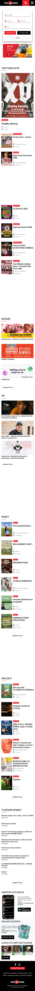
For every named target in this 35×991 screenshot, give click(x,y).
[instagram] (19, 964)
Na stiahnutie (13, 973)
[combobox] (18, 15)
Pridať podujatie (22, 973)
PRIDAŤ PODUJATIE (18, 968)
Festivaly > (5, 120)
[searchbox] (14, 27)
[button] (3, 51)
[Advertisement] (17, 187)
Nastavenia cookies (13, 975)
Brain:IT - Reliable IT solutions (17, 987)
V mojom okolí (24, 33)
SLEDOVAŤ (5, 957)
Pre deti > (15, 152)
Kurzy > (15, 522)
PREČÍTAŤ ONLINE (7, 937)
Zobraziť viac (8, 387)
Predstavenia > (17, 134)
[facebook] (16, 964)
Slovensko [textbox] (10, 15)
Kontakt (5, 973)
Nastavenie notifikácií (26, 975)
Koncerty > (16, 205)
